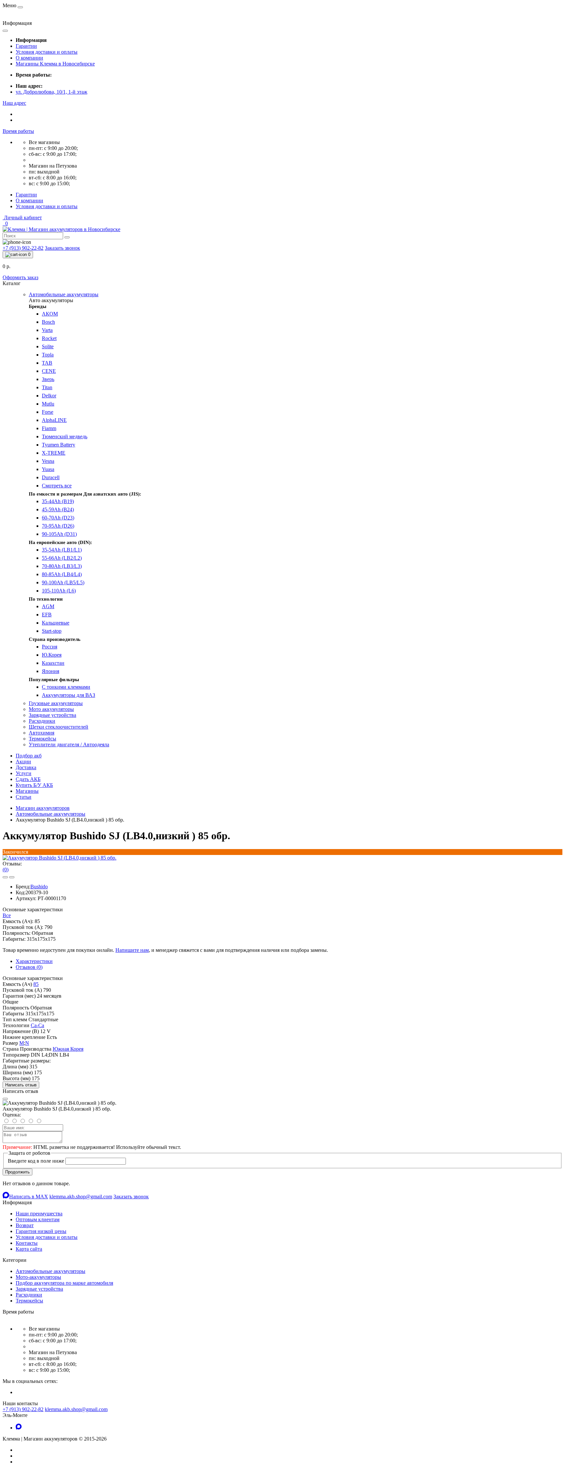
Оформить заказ (20, 277)
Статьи (23, 797)
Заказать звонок (62, 248)
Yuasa (48, 469)
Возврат (25, 1225)
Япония (50, 671)
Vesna (48, 461)
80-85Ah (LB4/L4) (62, 574)
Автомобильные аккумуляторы (50, 814)
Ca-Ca (37, 1025)
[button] (14, 103)
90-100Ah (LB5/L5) (63, 582)
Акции (23, 761)
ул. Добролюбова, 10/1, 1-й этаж (51, 92)
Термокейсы (29, 1300)
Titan (47, 387)
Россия (49, 646)
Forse (47, 412)
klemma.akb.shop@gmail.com (76, 1409)
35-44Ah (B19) (58, 501)
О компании (29, 58)
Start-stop (51, 631)
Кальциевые (55, 623)
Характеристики (34, 961)
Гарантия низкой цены (41, 1231)
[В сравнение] (11, 877)
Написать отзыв (21, 1084)
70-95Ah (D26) (58, 526)
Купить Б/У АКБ (34, 785)
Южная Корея (68, 1049)
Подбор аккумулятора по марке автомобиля (64, 1283)
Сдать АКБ (28, 779)
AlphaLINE (54, 420)
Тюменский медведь (64, 436)
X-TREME (53, 453)
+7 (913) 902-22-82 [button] (23, 1409)
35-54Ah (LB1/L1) (62, 550)
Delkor (49, 395)
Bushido (39, 886)
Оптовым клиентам (38, 1219)
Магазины (27, 791)
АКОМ (50, 314)
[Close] (5, 1099)
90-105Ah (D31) (59, 534)
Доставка (26, 767)
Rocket (49, 338)
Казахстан (53, 663)
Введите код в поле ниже (36, 1161)
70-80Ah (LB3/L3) (62, 566)
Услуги (23, 773)
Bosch (48, 322)
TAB (47, 363)
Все (7, 915)
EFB (47, 614)
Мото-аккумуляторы (38, 1277)
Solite (48, 346)
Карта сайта (29, 1249)
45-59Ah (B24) (58, 509)
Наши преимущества (39, 1213)
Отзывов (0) (29, 967)
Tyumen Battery (58, 444)
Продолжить (17, 1172)
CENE (49, 371)
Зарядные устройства (39, 1289)
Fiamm (49, 428)
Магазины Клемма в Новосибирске (55, 63)
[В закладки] (5, 877)
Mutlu (48, 404)
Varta (47, 330)
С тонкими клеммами (66, 687)
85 (36, 984)
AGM (48, 606)
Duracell (51, 477)
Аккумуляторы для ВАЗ (68, 695)
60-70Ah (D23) (58, 517)
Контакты (27, 1243)
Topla (48, 354)
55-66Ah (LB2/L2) (62, 558)
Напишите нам (132, 950)
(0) (6, 869)
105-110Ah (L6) (59, 590)
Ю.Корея (51, 655)
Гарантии (26, 46)
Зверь (48, 379)
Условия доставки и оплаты (46, 52)
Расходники (29, 1295)
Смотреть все (57, 485)
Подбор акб (29, 755)
